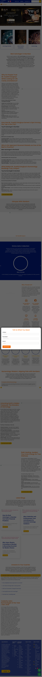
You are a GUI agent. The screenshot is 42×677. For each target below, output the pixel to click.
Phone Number (5, 336)
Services (4, 341)
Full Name (4, 332)
